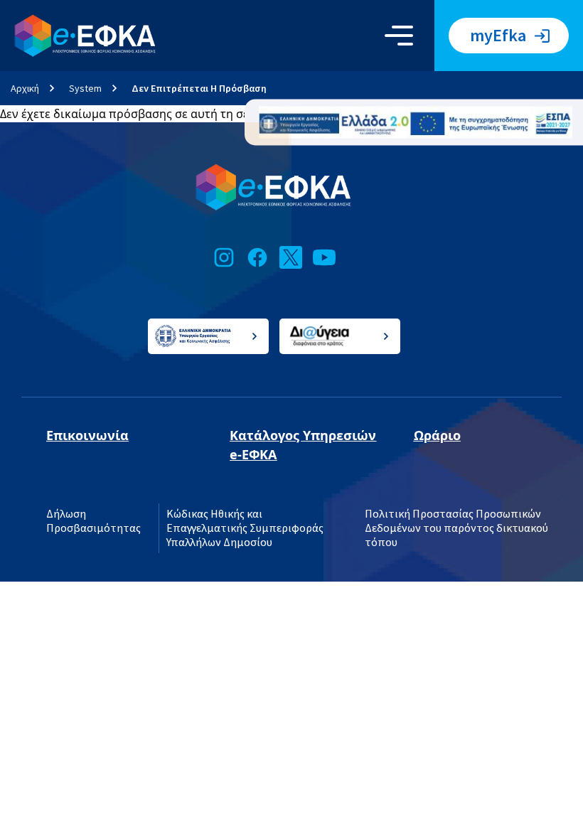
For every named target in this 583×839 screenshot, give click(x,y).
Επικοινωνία (87, 435)
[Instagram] (224, 257)
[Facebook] (257, 257)
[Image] (415, 123)
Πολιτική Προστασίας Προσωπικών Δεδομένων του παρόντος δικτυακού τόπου (456, 528)
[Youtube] (324, 257)
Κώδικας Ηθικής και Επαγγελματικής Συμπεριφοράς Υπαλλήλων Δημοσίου (244, 528)
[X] (290, 257)
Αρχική (25, 88)
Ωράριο (437, 435)
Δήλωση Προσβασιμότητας (93, 521)
